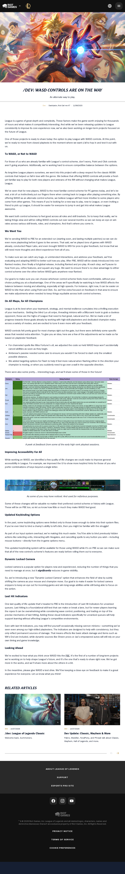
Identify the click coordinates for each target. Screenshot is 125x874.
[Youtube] (71, 801)
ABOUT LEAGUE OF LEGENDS (62, 769)
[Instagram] (62, 801)
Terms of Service (62, 839)
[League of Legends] (28, 6)
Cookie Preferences (63, 848)
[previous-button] (111, 753)
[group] (62, 720)
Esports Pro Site (62, 785)
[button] (44, 105)
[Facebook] (53, 801)
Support (62, 777)
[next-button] (117, 753)
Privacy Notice (62, 831)
